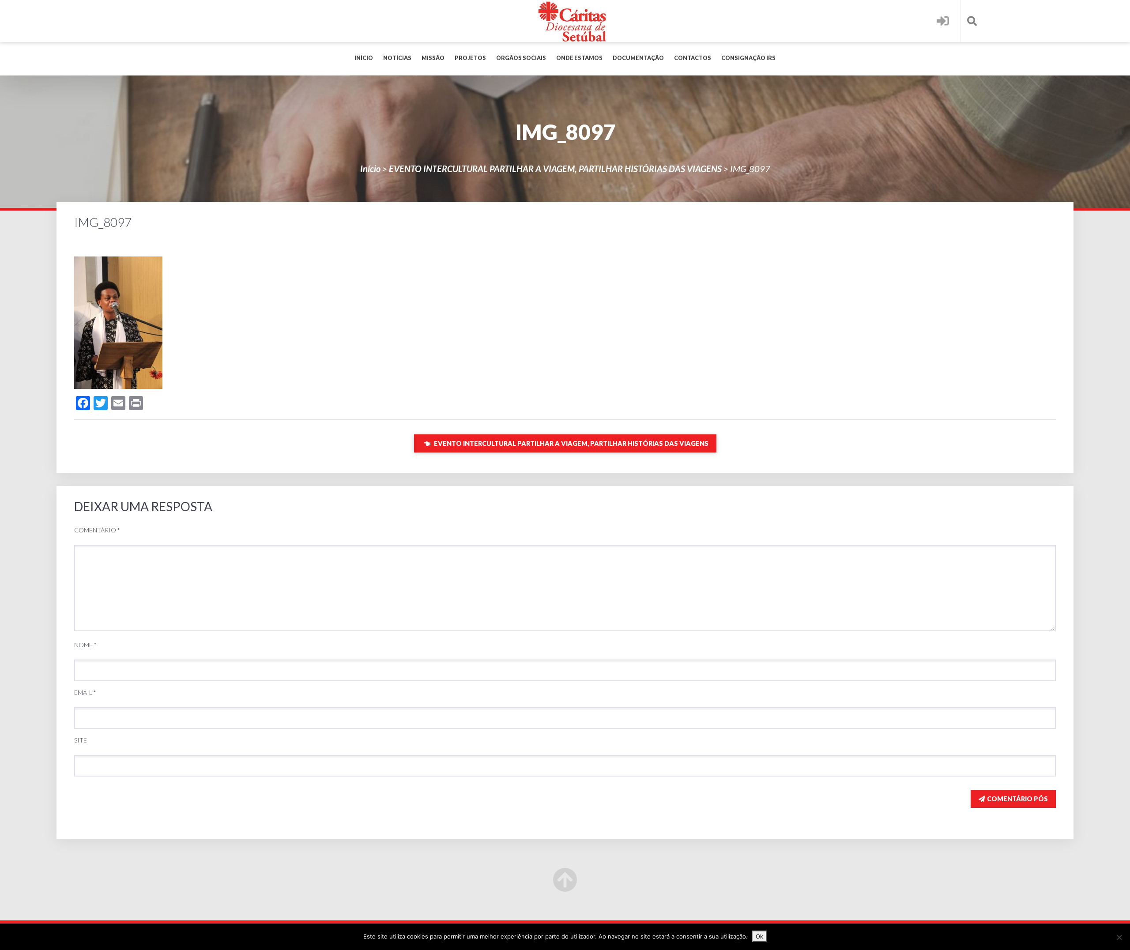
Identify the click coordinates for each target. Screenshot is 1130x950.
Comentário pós (1017, 799)
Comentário (97, 530)
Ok (759, 936)
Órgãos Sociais (521, 58)
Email (85, 692)
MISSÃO (433, 58)
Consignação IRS (748, 58)
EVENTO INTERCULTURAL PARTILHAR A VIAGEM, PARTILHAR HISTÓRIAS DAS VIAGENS (555, 168)
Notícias (397, 58)
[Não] (1119, 937)
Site (80, 740)
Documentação (638, 58)
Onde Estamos (579, 58)
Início (363, 58)
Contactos (692, 58)
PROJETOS (470, 58)
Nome (85, 644)
